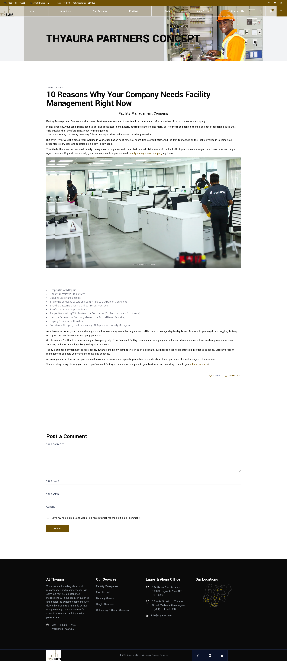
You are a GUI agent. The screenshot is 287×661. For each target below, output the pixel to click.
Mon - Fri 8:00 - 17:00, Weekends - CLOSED (76, 3)
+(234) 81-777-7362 (16, 3)
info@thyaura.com (41, 3)
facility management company (145, 153)
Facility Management (108, 586)
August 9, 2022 (55, 87)
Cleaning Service (105, 598)
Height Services (105, 604)
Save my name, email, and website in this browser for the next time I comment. (96, 518)
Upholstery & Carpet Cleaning (112, 610)
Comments (235, 376)
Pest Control (103, 592)
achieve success (199, 364)
